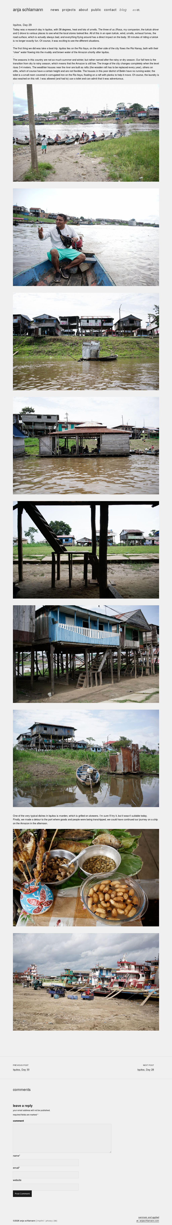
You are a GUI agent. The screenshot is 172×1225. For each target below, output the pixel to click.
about (83, 9)
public (96, 9)
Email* (16, 1167)
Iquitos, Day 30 (21, 1069)
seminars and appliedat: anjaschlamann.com (147, 1219)
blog (123, 9)
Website (17, 1180)
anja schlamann (28, 9)
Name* (16, 1155)
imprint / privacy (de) (47, 1220)
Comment (18, 1120)
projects (69, 9)
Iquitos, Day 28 (145, 1069)
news (55, 9)
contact (110, 9)
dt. (138, 10)
